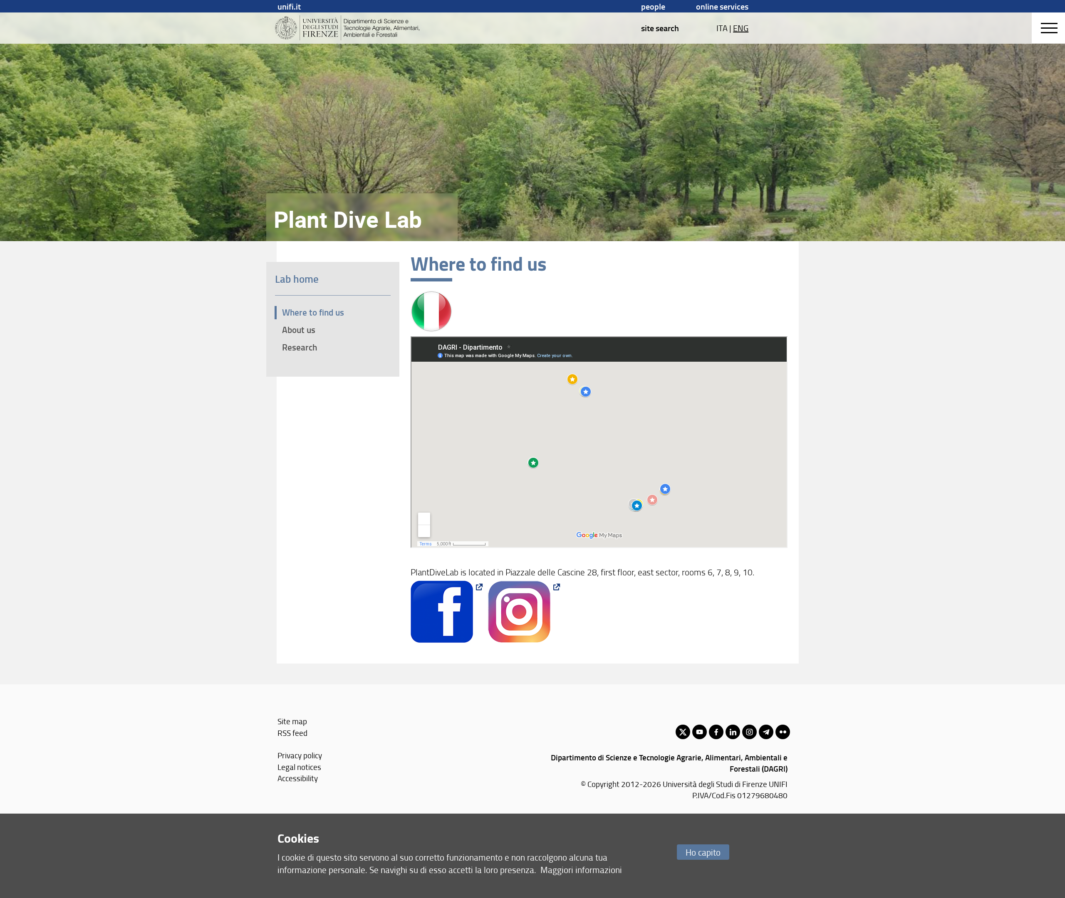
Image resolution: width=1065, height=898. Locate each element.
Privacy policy (299, 755)
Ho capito (703, 852)
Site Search (660, 28)
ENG (740, 28)
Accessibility (297, 778)
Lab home (297, 278)
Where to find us (313, 312)
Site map (292, 721)
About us (298, 329)
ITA (722, 28)
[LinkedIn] (733, 732)
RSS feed (292, 732)
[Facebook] (716, 732)
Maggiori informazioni (581, 869)
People (653, 6)
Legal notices (299, 766)
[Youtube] (699, 732)
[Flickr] (782, 732)
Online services (722, 6)
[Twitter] (683, 732)
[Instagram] (749, 732)
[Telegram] (766, 732)
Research (299, 347)
